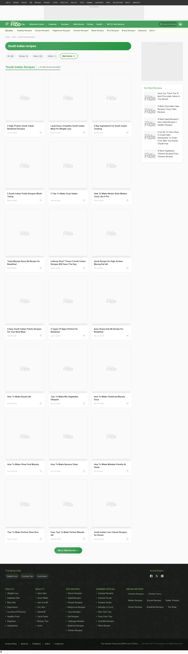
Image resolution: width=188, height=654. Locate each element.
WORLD (16, 3)
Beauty (40, 589)
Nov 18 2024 (12, 403)
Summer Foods (105, 598)
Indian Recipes (134, 589)
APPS (108, 3)
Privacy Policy (11, 644)
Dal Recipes (73, 616)
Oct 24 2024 (55, 471)
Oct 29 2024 (12, 471)
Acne (40, 625)
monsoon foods (36, 24)
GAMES (89, 3)
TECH (82, 3)
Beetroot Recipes (76, 625)
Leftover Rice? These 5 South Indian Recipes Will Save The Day (68, 262)
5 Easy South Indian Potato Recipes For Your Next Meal (24, 330)
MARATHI (136, 3)
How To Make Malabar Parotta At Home (110, 465)
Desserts (142, 31)
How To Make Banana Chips (64, 464)
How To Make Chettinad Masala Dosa (109, 398)
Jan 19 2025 (12, 336)
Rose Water (43, 598)
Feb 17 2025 (11, 268)
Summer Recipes (105, 593)
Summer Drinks (105, 602)
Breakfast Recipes (155, 607)
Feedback (36, 644)
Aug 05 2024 (99, 539)
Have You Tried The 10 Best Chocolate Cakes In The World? (169, 96)
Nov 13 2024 (55, 403)
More (152, 31)
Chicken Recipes (81, 31)
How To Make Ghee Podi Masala (23, 464)
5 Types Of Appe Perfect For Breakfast (64, 330)
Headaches (12, 625)
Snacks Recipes (42, 31)
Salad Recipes (74, 598)
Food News (42, 576)
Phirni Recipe (104, 625)
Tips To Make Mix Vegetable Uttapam (64, 398)
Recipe (23, 56)
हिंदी (31, 3)
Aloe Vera (42, 593)
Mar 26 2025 (12, 200)
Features (53, 24)
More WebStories (67, 550)
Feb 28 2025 (55, 200)
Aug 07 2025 (55, 133)
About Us (24, 644)
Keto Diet (11, 602)
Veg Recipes (73, 589)
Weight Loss (12, 576)
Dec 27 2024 (99, 336)
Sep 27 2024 (12, 539)
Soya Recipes (74, 612)
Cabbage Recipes (76, 621)
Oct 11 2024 (98, 471)
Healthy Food (13, 616)
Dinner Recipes (75, 593)
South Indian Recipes (26, 37)
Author (47, 644)
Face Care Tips (105, 616)
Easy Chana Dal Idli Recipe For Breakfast (108, 330)
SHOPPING (99, 3)
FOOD (55, 3)
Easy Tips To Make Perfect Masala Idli (67, 533)
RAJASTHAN (118, 3)
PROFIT (24, 3)
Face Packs (43, 616)
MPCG (127, 3)
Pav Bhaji (172, 607)
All (10, 56)
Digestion (11, 621)
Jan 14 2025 (55, 336)
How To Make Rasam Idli (19, 396)
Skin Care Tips (104, 612)
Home (7, 37)
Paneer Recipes (75, 602)
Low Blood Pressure (16, 612)
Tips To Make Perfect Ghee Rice (23, 532)
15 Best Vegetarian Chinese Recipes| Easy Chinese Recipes (168, 154)
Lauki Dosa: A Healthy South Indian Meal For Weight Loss (68, 127)
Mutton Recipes (135, 600)
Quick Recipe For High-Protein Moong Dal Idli (108, 262)
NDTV (8, 3)
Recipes (65, 24)
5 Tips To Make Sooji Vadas (64, 193)
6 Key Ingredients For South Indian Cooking (110, 127)
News (37, 56)
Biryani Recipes (154, 600)
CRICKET (47, 3)
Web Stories (78, 24)
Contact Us (59, 644)
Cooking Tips (27, 576)
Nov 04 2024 (99, 403)
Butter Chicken (172, 600)
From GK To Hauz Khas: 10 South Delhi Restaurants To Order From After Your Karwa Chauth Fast (168, 138)
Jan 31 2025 (98, 268)
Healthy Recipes (24, 31)
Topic (14, 37)
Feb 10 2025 (55, 268)
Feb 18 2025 (98, 200)
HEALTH (74, 3)
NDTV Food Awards (115, 24)
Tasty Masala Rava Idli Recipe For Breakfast (23, 262)
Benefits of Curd (105, 607)
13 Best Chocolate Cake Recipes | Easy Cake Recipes (168, 109)
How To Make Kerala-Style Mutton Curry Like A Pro (110, 195)
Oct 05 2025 (12, 133)
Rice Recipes (113, 31)
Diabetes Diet (13, 598)
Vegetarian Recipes (61, 31)
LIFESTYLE (64, 3)
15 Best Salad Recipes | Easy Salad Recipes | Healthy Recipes (168, 122)
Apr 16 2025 (98, 133)
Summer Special (105, 589)
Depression (12, 607)
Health (99, 24)
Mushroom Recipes (76, 607)
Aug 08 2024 (56, 539)
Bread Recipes (128, 31)
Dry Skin (41, 607)
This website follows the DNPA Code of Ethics (119, 644)
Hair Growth (43, 602)
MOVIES (38, 3)
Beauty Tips (43, 621)
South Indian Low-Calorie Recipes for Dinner (110, 533)
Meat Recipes (98, 31)
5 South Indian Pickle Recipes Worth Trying (24, 195)
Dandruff (41, 612)
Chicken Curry (154, 594)
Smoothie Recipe (106, 621)
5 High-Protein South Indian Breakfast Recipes (20, 127)
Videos (90, 24)
